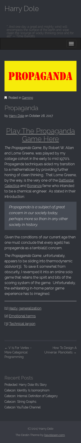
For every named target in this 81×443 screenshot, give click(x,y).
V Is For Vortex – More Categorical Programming (18, 352)
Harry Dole (16, 116)
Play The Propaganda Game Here (40, 135)
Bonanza (34, 186)
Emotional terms (22, 316)
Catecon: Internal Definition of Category (31, 396)
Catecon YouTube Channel (22, 407)
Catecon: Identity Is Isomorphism (27, 390)
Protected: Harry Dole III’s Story (25, 384)
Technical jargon (22, 324)
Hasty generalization (25, 308)
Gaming (27, 97)
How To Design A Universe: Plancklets (60, 350)
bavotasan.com (54, 435)
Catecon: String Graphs (20, 401)
